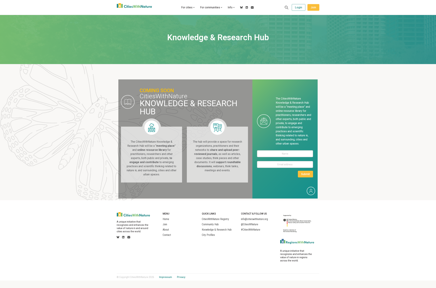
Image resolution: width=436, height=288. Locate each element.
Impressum (165, 277)
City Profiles (208, 235)
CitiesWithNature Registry (215, 219)
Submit (305, 174)
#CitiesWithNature (250, 229)
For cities (186, 7)
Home (166, 219)
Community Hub (210, 224)
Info (230, 7)
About (166, 229)
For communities (210, 7)
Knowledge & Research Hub (217, 229)
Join (313, 7)
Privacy (181, 277)
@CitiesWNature (249, 224)
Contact (167, 235)
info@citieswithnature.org (254, 219)
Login (298, 7)
